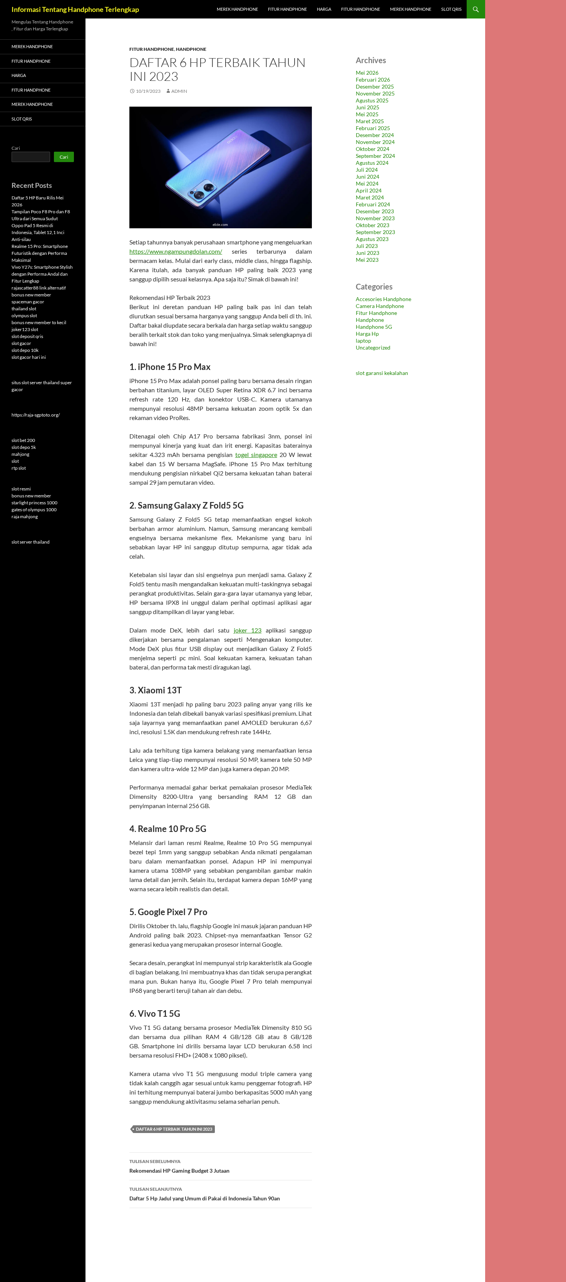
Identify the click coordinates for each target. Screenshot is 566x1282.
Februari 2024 (373, 204)
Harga (324, 9)
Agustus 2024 (372, 162)
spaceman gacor (28, 302)
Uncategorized (373, 347)
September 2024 (375, 155)
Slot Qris (451, 9)
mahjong (20, 454)
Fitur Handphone (287, 9)
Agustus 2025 (372, 100)
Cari (16, 148)
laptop (363, 340)
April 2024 (369, 190)
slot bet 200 (23, 440)
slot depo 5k (24, 447)
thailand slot (24, 308)
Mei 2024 (367, 183)
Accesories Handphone (383, 299)
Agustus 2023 (372, 239)
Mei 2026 (367, 72)
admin (179, 91)
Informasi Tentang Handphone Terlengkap (75, 9)
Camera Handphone (380, 306)
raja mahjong (25, 516)
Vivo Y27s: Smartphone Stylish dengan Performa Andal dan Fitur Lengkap (42, 274)
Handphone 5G (374, 326)
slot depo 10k (25, 350)
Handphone (191, 49)
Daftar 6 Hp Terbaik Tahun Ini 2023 (174, 1128)
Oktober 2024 (372, 149)
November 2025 (375, 93)
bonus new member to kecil (39, 322)
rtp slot (19, 468)
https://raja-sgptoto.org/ (36, 415)
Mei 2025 (367, 114)
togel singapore (256, 454)
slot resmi (21, 489)
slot (15, 461)
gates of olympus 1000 (34, 509)
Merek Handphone (237, 9)
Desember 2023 (375, 211)
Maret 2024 (370, 197)
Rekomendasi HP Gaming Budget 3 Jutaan (179, 1166)
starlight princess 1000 (34, 502)
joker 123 (247, 630)
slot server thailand (31, 542)
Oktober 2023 (372, 225)
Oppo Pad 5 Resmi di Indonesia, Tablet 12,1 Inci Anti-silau (38, 232)
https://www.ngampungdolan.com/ (175, 251)
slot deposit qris (27, 336)
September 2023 (375, 232)
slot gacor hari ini (29, 357)
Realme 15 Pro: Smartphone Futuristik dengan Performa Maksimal (40, 253)
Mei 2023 (367, 259)
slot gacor (21, 343)
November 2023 (375, 218)
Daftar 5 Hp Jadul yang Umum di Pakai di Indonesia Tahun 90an (204, 1194)
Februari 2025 (373, 128)
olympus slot (24, 315)
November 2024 (375, 142)
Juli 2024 (367, 169)
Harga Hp (367, 333)
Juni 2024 (367, 176)
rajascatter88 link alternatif (39, 288)
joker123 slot (25, 329)
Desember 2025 (375, 86)
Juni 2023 (367, 252)
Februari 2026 (373, 79)
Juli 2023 (367, 246)
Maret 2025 (370, 121)
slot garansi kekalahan (382, 373)
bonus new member (31, 295)
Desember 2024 (375, 135)
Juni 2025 (367, 107)
